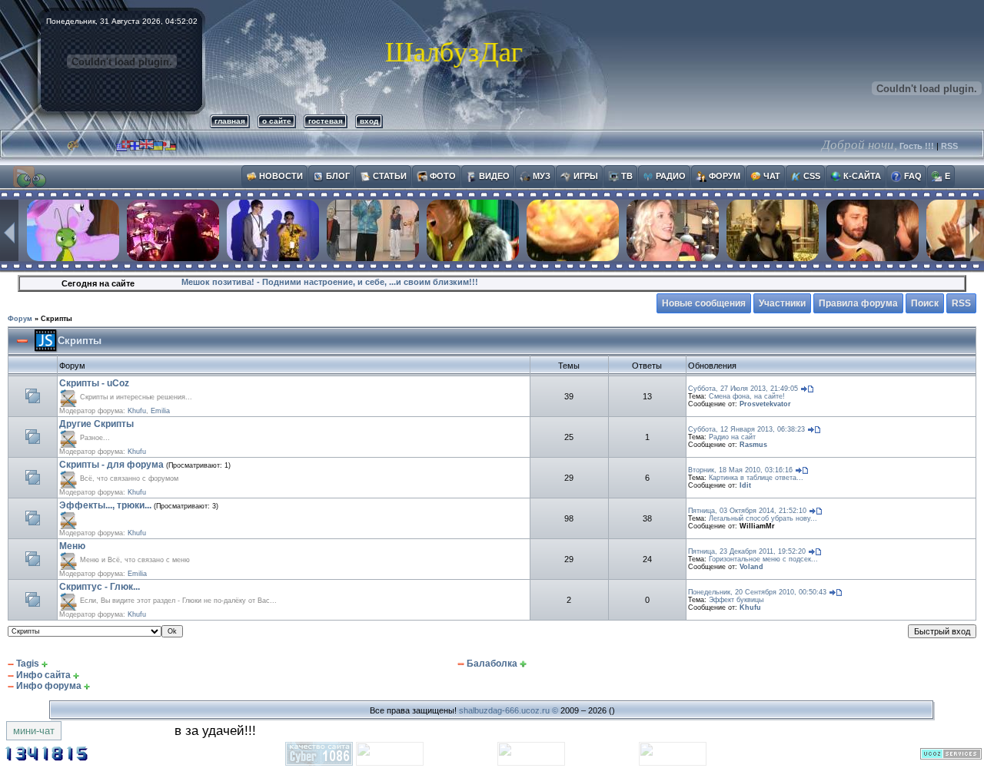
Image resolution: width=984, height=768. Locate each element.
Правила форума (858, 303)
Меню (72, 546)
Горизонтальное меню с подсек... (763, 559)
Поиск (925, 303)
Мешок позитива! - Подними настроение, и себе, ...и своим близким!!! (329, 281)
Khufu (137, 411)
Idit (745, 485)
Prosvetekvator (765, 404)
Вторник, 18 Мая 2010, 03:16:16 (740, 470)
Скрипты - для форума (111, 464)
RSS (949, 146)
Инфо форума (48, 685)
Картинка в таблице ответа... (756, 478)
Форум (20, 319)
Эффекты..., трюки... (105, 505)
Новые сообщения (704, 303)
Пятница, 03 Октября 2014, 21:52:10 (747, 511)
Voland (751, 567)
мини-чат (34, 731)
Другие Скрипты (96, 424)
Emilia (160, 411)
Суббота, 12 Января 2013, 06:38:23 (746, 429)
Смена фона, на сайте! (747, 396)
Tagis (27, 663)
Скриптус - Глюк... (99, 586)
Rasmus (753, 445)
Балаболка (492, 663)
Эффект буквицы (736, 600)
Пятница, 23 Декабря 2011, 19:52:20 (747, 551)
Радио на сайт (732, 437)
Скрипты (56, 319)
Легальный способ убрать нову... (763, 518)
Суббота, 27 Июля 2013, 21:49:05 (743, 388)
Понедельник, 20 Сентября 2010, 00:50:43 (757, 592)
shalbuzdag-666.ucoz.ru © (508, 710)
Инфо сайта (43, 675)
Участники (782, 303)
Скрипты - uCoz (94, 383)
